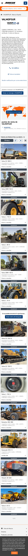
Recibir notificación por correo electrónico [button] (14, 80)
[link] (14, 151)
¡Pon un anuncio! (25, 3)
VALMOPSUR (14, 169)
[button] (7, 140)
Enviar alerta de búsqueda (14, 317)
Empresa (3, 532)
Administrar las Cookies (7, 548)
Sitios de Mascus (8, 528)
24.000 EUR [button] (5, 455)
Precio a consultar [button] (6, 166)
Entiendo (14, 553)
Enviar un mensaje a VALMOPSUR (12, 93)
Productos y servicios (7, 535)
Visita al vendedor (15, 74)
